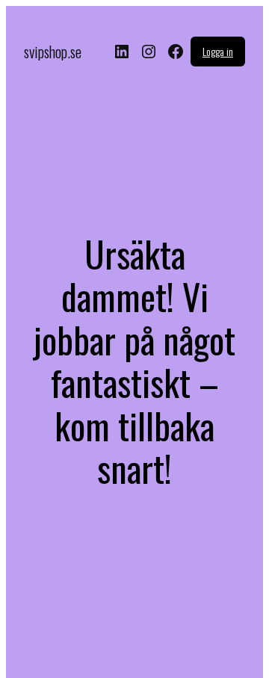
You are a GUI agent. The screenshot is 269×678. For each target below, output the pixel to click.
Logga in (217, 51)
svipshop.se (52, 51)
